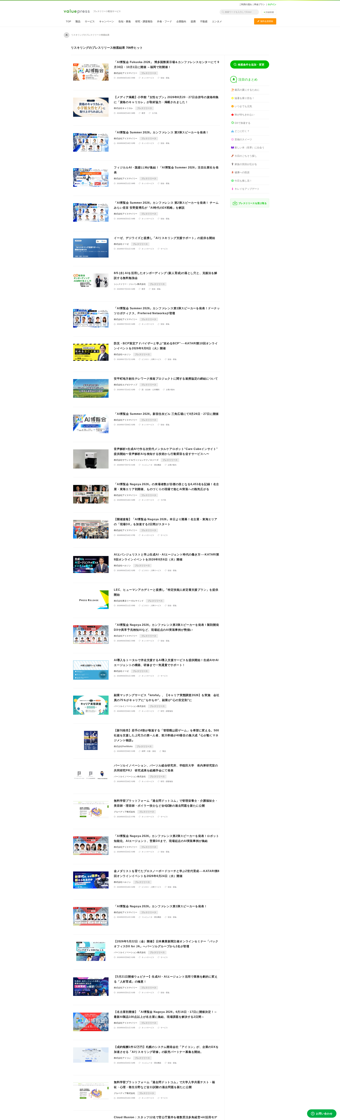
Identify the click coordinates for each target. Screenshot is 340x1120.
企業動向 (181, 21)
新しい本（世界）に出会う (249, 147)
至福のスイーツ (243, 139)
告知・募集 (124, 21)
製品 (77, 21)
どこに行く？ (242, 131)
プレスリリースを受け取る (252, 203)
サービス (90, 21)
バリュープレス (77, 11)
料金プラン (259, 4)
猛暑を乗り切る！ (244, 98)
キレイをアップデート (247, 188)
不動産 (204, 21)
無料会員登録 (265, 21)
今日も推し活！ (243, 180)
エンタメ (217, 21)
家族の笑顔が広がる (246, 164)
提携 (193, 21)
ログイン (272, 4)
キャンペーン (106, 21)
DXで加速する (242, 123)
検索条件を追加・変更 (251, 64)
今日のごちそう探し (246, 155)
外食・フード (164, 21)
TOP (68, 21)
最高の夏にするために (247, 89)
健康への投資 (242, 172)
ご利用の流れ (245, 4)
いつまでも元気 (243, 106)
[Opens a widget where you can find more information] (321, 1113)
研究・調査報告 (144, 21)
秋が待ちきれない (244, 114)
